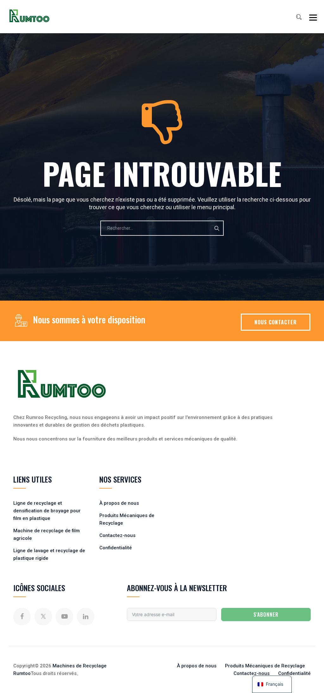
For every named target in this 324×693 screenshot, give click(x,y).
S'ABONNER (265, 614)
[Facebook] (22, 616)
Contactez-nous (117, 535)
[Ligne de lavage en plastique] (29, 16)
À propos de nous (119, 503)
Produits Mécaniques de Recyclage (265, 666)
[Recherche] (298, 17)
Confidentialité (115, 548)
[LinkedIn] (85, 616)
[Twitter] (43, 616)
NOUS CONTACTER (275, 322)
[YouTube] (64, 616)
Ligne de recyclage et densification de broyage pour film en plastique (47, 510)
